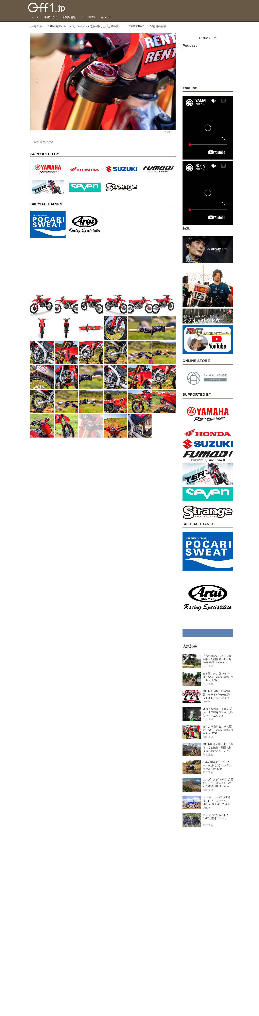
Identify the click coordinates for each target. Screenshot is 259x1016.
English (203, 37)
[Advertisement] (60, 264)
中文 (214, 37)
